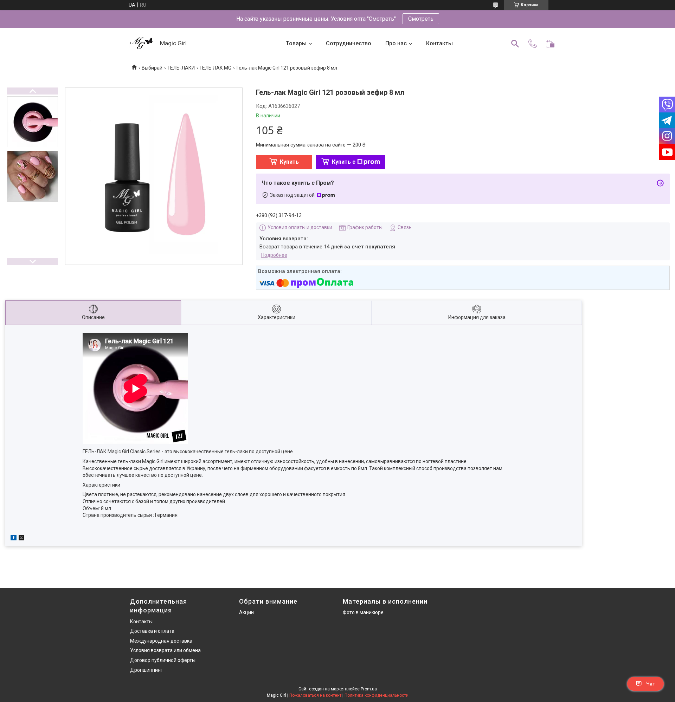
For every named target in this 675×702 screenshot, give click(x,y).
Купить (289, 161)
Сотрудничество (348, 43)
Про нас (396, 43)
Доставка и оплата (152, 631)
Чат (650, 684)
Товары (296, 43)
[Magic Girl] (141, 44)
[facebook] (14, 538)
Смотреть (420, 18)
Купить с (343, 161)
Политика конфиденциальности (377, 695)
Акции (246, 612)
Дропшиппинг (146, 670)
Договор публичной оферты (162, 660)
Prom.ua (369, 689)
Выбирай (152, 68)
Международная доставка (161, 641)
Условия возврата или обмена (165, 650)
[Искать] (515, 44)
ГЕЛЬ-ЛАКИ (181, 68)
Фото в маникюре (363, 612)
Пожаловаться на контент (315, 695)
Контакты (439, 43)
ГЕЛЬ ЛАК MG (215, 68)
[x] (21, 538)
